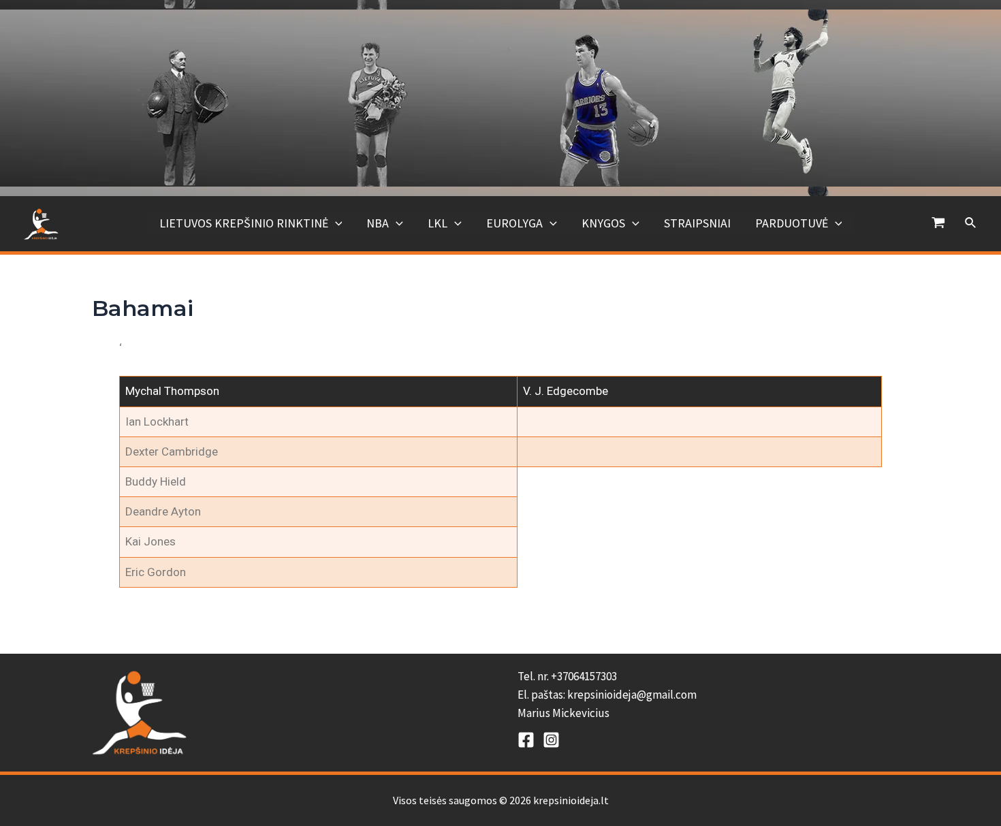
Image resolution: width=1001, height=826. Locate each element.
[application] (335, 223)
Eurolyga (514, 223)
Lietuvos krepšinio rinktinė (243, 223)
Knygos (603, 223)
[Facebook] (526, 739)
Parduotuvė (791, 223)
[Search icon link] (971, 223)
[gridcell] (713, 695)
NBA (377, 223)
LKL (437, 223)
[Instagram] (551, 739)
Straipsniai (697, 223)
